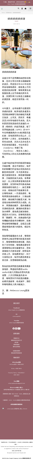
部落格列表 (9, 12)
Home (3, 12)
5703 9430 (21, 373)
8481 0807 (16, 375)
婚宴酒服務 (16, 344)
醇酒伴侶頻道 (20, 322)
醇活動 (16, 342)
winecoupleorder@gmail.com (16, 383)
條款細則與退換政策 (16, 353)
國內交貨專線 (16, 346)
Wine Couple (12, 322)
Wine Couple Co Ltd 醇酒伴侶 (16, 310)
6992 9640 (19, 368)
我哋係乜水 (16, 338)
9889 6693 (21, 364)
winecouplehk (16, 316)
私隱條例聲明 (16, 351)
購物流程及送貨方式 (16, 340)
